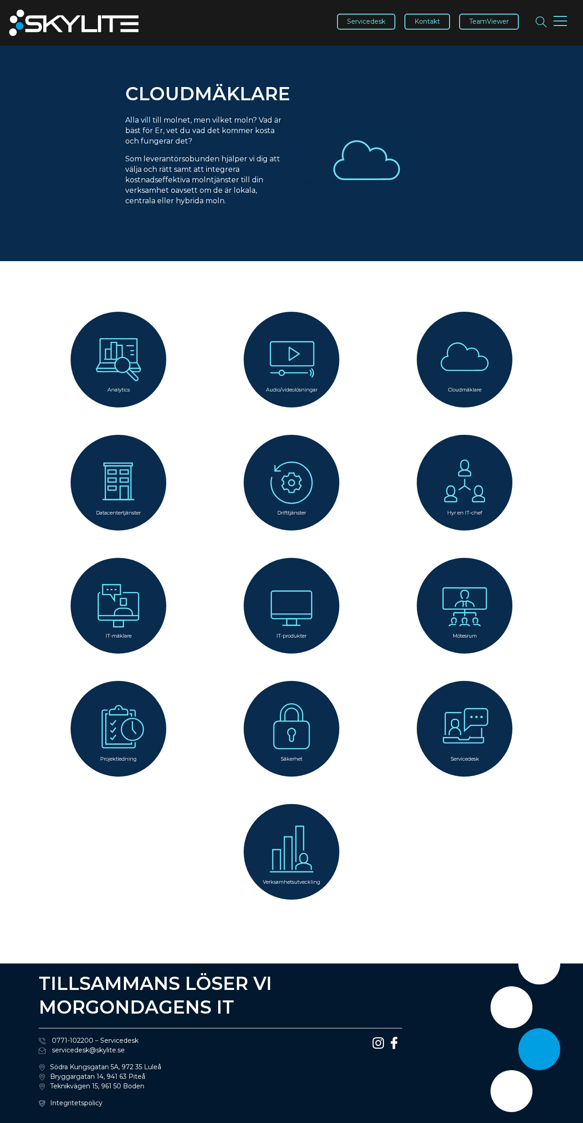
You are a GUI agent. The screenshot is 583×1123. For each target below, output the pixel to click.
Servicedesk (366, 21)
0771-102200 (71, 1040)
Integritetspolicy (76, 1103)
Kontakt (427, 21)
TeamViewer (489, 21)
